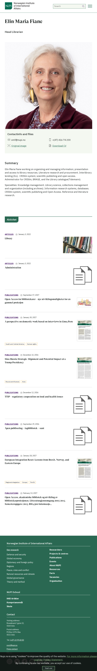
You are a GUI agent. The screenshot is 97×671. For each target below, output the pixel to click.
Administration (13, 267)
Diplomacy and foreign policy (20, 562)
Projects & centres (59, 553)
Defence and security (16, 554)
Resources (55, 569)
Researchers (56, 549)
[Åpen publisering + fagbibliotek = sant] (82, 436)
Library (8, 238)
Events (53, 561)
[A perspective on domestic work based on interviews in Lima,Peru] (84, 331)
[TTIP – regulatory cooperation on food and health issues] (82, 405)
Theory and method (16, 582)
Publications (56, 557)
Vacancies (54, 577)
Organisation (56, 581)
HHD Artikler (13, 598)
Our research (13, 549)
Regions (10, 566)
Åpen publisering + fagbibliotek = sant (24, 428)
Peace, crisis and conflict (18, 570)
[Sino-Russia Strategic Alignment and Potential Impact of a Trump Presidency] (84, 368)
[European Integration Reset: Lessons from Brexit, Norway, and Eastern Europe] (84, 469)
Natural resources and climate (21, 574)
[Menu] (90, 6)
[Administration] (82, 276)
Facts (52, 573)
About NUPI (55, 565)
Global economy (14, 558)
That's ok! (48, 668)
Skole (9, 606)
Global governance (15, 578)
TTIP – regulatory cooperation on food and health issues (34, 396)
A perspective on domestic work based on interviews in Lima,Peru (39, 321)
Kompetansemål (15, 602)
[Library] (77, 245)
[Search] (83, 6)
